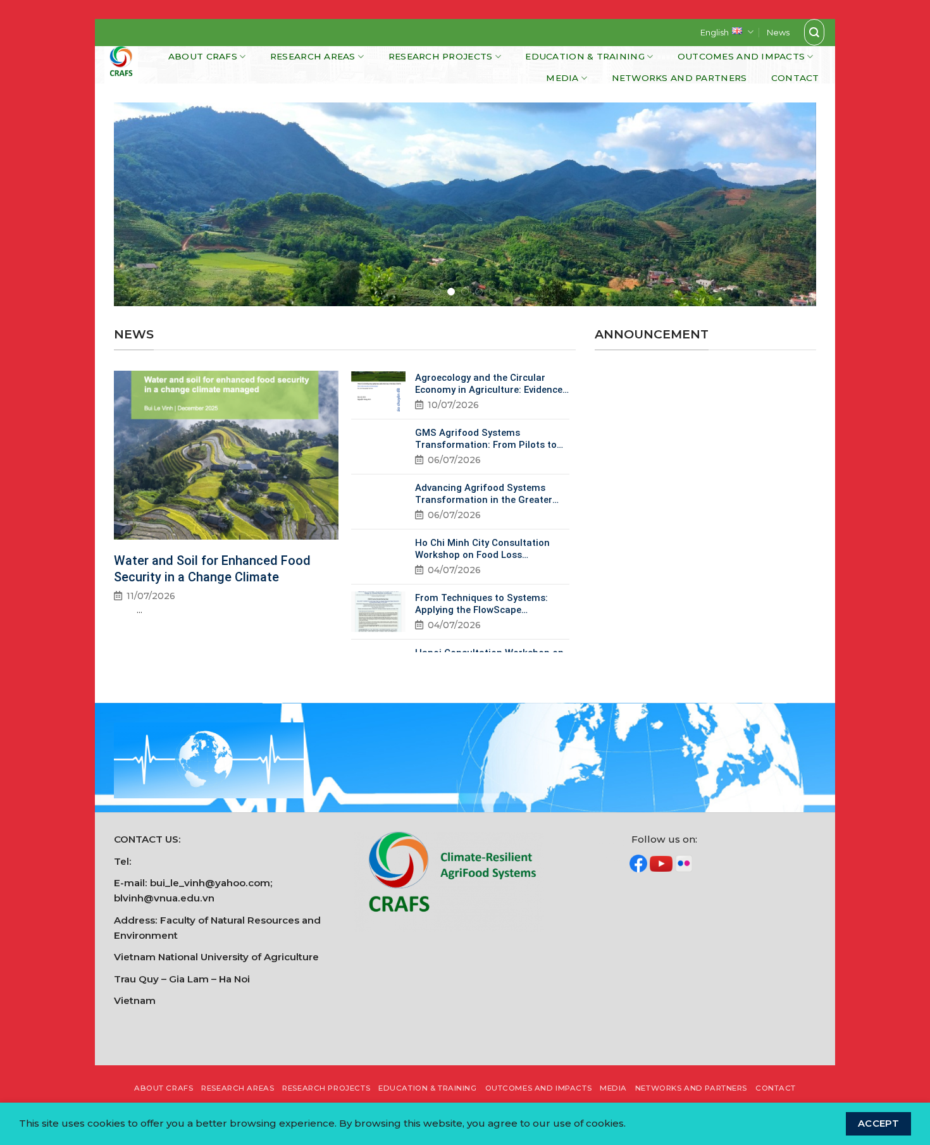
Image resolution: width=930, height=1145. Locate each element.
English (714, 32)
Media (562, 78)
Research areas (313, 56)
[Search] (814, 32)
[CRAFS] (125, 65)
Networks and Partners (679, 78)
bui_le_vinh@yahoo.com (210, 883)
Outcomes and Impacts (741, 56)
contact (795, 78)
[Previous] (143, 204)
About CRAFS (202, 56)
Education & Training (584, 56)
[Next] (786, 204)
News (778, 32)
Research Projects (440, 56)
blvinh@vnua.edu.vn (164, 898)
